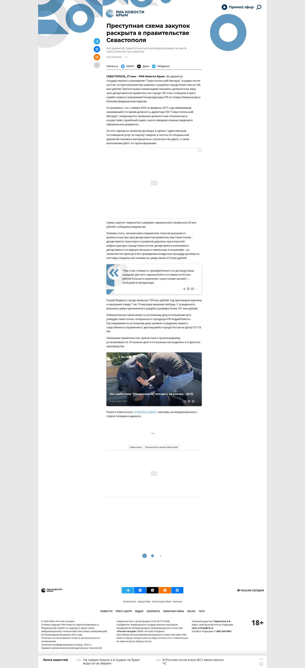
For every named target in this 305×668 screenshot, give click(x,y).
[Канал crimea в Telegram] (128, 590)
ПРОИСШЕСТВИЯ (161, 602)
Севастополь (136, 447)
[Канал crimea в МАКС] (177, 590)
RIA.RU (191, 612)
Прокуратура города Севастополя (161, 447)
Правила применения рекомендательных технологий (71, 648)
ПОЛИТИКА (129, 602)
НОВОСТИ (106, 612)
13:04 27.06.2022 (114, 57)
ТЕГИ (202, 612)
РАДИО (139, 612)
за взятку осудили (145, 412)
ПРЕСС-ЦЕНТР (124, 612)
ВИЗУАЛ (177, 602)
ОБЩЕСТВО (144, 602)
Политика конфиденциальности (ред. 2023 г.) (66, 645)
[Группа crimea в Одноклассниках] (165, 590)
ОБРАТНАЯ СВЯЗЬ (173, 612)
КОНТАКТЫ (153, 612)
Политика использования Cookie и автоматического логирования (70, 639)
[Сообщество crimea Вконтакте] (140, 590)
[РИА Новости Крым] (125, 14)
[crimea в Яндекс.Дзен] (152, 590)
